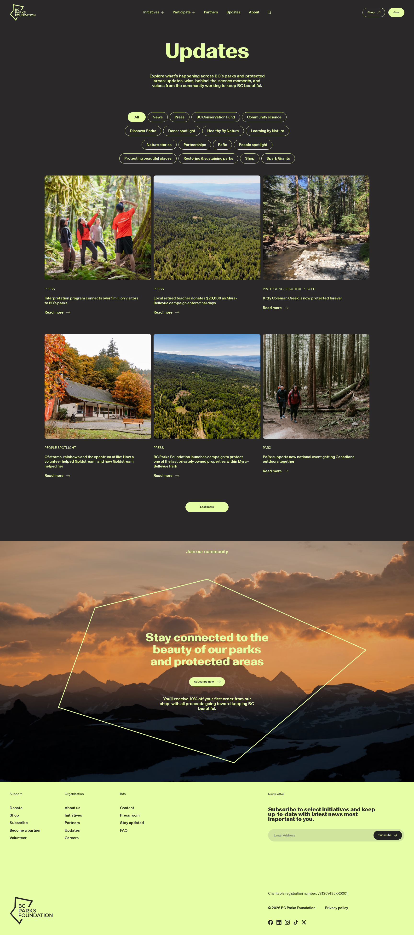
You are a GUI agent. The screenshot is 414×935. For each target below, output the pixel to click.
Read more (54, 312)
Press (179, 117)
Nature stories (159, 144)
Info (123, 794)
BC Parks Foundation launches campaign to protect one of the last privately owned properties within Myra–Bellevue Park (201, 461)
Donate (16, 808)
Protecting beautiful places (148, 158)
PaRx (222, 144)
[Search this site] (269, 12)
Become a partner (25, 830)
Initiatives (151, 12)
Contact (127, 808)
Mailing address (365, 908)
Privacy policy (336, 908)
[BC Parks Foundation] (23, 12)
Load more (207, 506)
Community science (264, 117)
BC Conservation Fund (215, 117)
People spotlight (253, 144)
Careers (72, 838)
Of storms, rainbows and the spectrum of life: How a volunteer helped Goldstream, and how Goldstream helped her (89, 461)
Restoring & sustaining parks (208, 158)
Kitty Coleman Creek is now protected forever (302, 298)
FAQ (123, 830)
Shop (371, 12)
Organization (74, 794)
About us (72, 808)
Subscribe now (204, 681)
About (254, 12)
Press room (130, 815)
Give (396, 12)
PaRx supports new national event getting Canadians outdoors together (308, 459)
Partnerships (195, 144)
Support (16, 794)
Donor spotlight (181, 131)
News (158, 117)
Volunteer (18, 838)
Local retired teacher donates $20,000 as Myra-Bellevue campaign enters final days (195, 300)
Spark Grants (278, 158)
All (136, 117)
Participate (181, 12)
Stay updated (132, 822)
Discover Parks (143, 131)
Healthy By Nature (223, 131)
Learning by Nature (267, 131)
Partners (211, 12)
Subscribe (19, 822)
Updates (233, 12)
